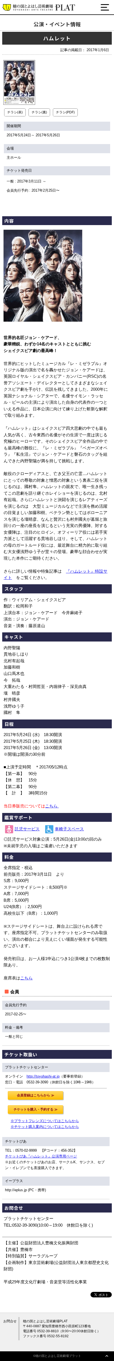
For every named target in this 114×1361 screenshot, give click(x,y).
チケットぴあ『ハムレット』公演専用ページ (41, 1156)
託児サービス (27, 829)
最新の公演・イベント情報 (38, 28)
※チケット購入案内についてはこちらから (45, 1127)
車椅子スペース (69, 829)
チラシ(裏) (39, 112)
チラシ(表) (15, 112)
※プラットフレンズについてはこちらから (45, 1121)
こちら (52, 806)
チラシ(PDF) (65, 112)
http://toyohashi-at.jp (43, 1076)
